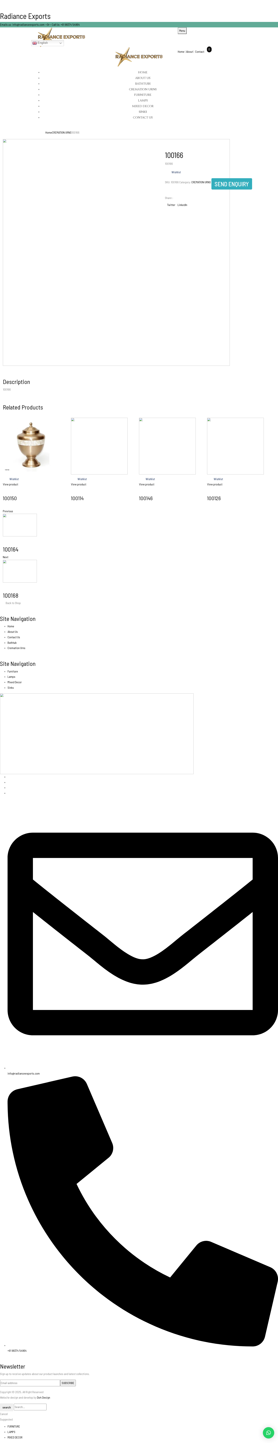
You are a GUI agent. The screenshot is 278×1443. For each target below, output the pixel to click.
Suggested (6, 1419)
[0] (206, 51)
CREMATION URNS (61, 132)
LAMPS (11, 1432)
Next (5, 557)
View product (10, 484)
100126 (214, 498)
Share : (169, 198)
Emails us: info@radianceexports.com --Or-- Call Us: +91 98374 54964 (40, 24)
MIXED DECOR (15, 1437)
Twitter (171, 205)
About (189, 51)
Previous (8, 511)
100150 (10, 498)
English (42, 42)
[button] (268, 1432)
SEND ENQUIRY (232, 183)
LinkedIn (182, 205)
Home (181, 51)
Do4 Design (43, 1397)
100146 (146, 498)
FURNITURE (14, 1426)
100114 (77, 498)
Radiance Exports (25, 15)
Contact (199, 51)
